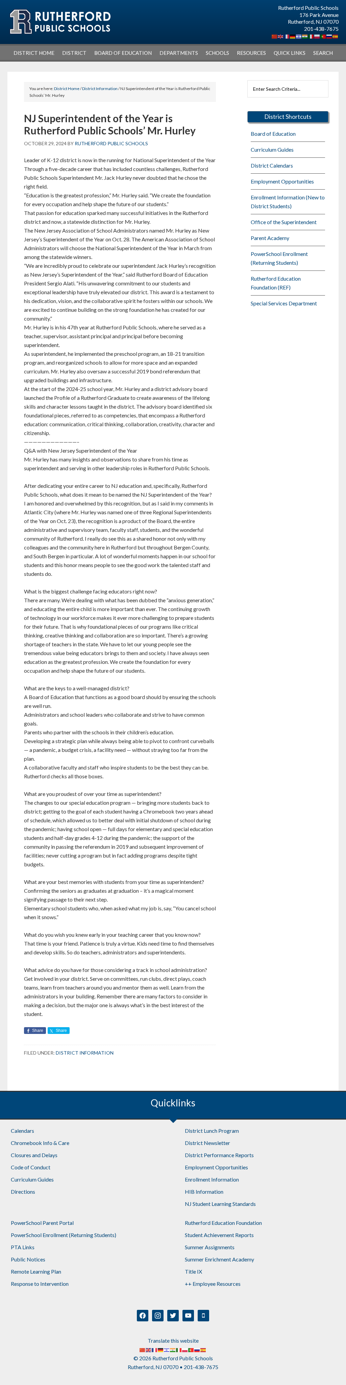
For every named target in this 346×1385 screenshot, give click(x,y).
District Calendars (272, 165)
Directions (23, 1191)
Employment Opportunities (282, 181)
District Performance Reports (219, 1155)
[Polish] (317, 36)
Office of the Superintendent (284, 222)
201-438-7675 (321, 28)
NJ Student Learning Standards (220, 1203)
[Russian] (329, 36)
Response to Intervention (40, 1283)
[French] (287, 36)
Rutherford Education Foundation (223, 1222)
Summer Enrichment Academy (219, 1259)
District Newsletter (207, 1143)
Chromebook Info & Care (40, 1143)
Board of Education (273, 133)
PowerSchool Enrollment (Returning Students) (63, 1235)
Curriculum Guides (272, 149)
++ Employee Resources (213, 1283)
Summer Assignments (209, 1247)
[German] (293, 36)
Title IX (193, 1271)
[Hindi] (305, 36)
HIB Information (204, 1191)
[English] (281, 36)
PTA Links (22, 1247)
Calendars (22, 1130)
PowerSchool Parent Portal (42, 1222)
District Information (85, 1053)
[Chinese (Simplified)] (275, 36)
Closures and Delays (34, 1155)
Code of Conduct (30, 1167)
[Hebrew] (299, 36)
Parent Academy (270, 238)
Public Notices (28, 1259)
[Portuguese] (323, 36)
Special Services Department (284, 303)
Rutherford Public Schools (59, 22)
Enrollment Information (212, 1179)
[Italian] (311, 36)
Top (330, 1369)
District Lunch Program (212, 1130)
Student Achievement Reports (219, 1235)
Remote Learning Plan (36, 1271)
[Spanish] (335, 36)
